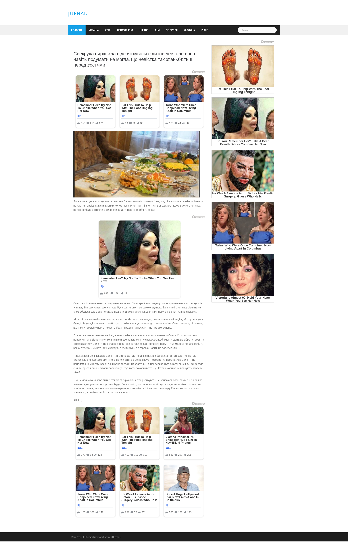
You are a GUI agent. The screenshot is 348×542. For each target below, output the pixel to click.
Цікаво (144, 30)
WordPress (76, 537)
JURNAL (77, 13)
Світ (108, 30)
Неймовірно (125, 30)
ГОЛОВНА (76, 30)
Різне (204, 30)
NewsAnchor (100, 537)
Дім (157, 30)
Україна (94, 30)
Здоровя (172, 30)
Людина (189, 30)
